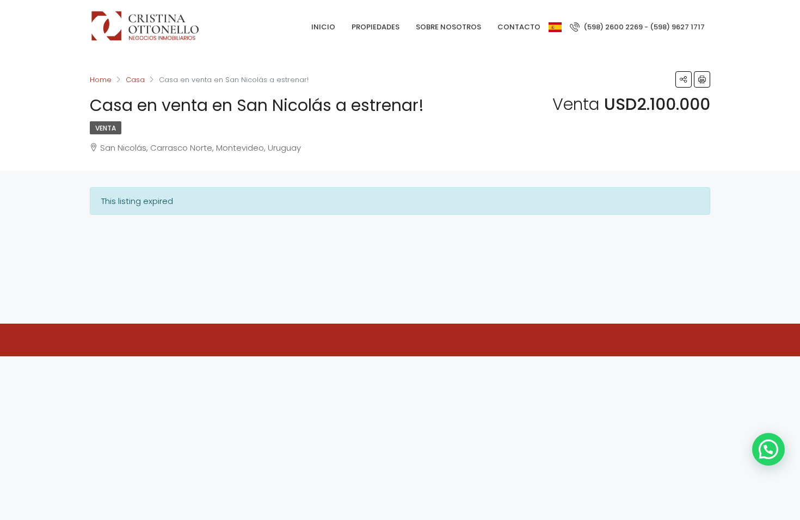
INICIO (323, 27)
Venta (105, 128)
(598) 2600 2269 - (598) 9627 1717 (643, 27)
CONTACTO (518, 27)
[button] (768, 449)
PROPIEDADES (375, 27)
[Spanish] (555, 27)
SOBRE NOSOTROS (448, 27)
